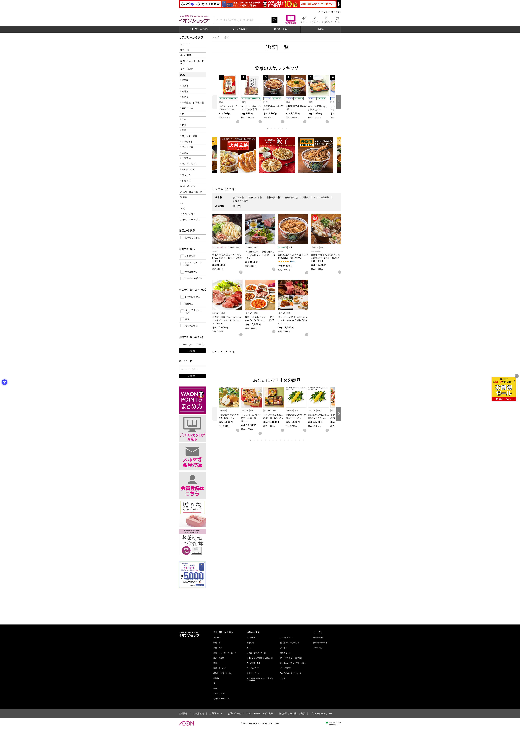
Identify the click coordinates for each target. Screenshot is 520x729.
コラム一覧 (317, 648)
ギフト (249, 648)
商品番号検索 (318, 638)
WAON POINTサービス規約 (259, 713)
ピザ (184, 125)
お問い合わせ (234, 713)
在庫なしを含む (192, 238)
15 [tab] (303, 440)
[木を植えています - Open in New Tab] (333, 723)
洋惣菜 (185, 86)
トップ (215, 37)
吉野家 (185, 153)
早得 (187, 319)
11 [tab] (288, 440)
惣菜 (226, 37)
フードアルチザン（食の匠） (291, 658)
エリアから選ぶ (286, 638)
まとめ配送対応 (192, 297)
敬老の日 (250, 643)
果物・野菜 (185, 55)
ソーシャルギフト (193, 278)
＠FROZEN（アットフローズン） (293, 663)
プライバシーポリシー (321, 713)
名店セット (187, 141)
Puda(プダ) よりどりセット (291, 673)
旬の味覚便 (251, 638)
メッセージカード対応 (193, 264)
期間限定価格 (191, 325)
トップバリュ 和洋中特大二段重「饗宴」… (251, 418)
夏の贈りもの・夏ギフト (289, 643)
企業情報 (183, 713)
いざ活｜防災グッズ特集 (256, 653)
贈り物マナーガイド (321, 643)
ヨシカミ (186, 175)
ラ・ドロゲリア (253, 668)
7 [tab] (273, 440)
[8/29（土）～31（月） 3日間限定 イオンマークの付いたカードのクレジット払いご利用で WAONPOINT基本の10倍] (260, 4)
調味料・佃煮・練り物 (191, 192)
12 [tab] (291, 440)
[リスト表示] (239, 206)
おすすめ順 (238, 197)
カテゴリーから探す (199, 29)
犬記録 (282, 678)
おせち (321, 29)
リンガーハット (189, 164)
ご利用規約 (198, 713)
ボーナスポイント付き (193, 311)
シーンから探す (239, 29)
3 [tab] (274, 128)
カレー (185, 119)
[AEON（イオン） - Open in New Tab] (186, 723)
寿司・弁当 (187, 108)
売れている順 (255, 197)
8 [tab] (276, 440)
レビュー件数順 (321, 197)
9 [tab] (280, 440)
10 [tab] (284, 440)
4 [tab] (278, 128)
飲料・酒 (184, 50)
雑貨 (182, 208)
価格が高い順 (291, 197)
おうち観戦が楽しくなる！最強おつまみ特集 (260, 679)
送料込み (189, 303)
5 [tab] (282, 128)
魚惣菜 (185, 97)
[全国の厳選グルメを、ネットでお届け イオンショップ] (194, 18)
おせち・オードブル (190, 219)
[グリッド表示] (234, 206)
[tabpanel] (230, 99)
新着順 (306, 197)
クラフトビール (253, 673)
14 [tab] (299, 440)
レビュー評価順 (240, 201)
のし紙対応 (190, 256)
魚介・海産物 (186, 69)
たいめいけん (188, 169)
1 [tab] (267, 128)
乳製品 (183, 197)
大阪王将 (186, 158)
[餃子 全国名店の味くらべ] (238, 155)
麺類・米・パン (188, 186)
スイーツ (184, 44)
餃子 (184, 130)
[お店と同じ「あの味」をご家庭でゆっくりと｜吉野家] (277, 155)
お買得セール (285, 653)
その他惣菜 (187, 147)
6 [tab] (286, 128)
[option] (235, 206)
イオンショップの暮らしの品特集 (260, 658)
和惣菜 (185, 80)
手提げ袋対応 (191, 272)
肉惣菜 (185, 91)
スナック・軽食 (189, 136)
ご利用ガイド (215, 713)
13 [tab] (295, 440)
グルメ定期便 (285, 668)
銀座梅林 (186, 181)
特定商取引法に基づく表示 (292, 713)
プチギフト (284, 648)
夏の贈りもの (280, 29)
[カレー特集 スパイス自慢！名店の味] (315, 155)
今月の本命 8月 (253, 663)
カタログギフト (188, 214)
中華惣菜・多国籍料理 (193, 102)
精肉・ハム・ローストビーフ (192, 62)
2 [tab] (271, 128)
